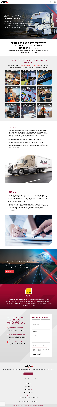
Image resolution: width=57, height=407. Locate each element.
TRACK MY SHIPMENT (25, 401)
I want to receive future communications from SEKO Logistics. (41, 350)
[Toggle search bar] (50, 2)
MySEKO (35, 401)
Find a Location (28, 392)
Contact (27, 389)
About (28, 383)
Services (27, 386)
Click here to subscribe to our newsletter (28, 397)
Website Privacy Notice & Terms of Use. (39, 347)
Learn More (9, 271)
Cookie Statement (40, 405)
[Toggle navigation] (54, 2)
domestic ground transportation (30, 65)
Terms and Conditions (33, 405)
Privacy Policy (26, 405)
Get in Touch (28, 374)
